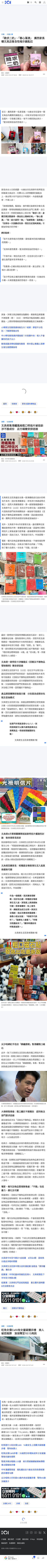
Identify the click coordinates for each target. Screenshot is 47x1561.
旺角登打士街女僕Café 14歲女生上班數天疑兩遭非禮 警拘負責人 (23, 1447)
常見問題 (40, 1539)
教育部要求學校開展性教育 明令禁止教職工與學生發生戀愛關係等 (23, 345)
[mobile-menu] (2, 2)
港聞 (2, 422)
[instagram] (31, 1532)
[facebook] (27, 1532)
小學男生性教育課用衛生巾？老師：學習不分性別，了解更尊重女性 (22, 329)
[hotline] (23, 1297)
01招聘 (18, 1539)
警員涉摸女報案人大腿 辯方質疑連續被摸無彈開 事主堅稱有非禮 (23, 1463)
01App (32, 1539)
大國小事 (10, 34)
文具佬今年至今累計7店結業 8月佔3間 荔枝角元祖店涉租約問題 (22, 1260)
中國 (2, 34)
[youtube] (35, 1532)
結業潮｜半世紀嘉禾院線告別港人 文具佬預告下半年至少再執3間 (23, 1276)
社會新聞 (10, 422)
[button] (44, 74)
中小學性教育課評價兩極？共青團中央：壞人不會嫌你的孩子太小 (23, 337)
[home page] (8, 2)
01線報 (3, 1539)
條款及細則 (21, 1543)
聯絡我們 (4, 1543)
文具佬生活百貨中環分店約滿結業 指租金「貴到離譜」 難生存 (23, 1268)
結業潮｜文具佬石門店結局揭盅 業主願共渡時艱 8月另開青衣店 (23, 1284)
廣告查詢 (25, 1539)
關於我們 (11, 1539)
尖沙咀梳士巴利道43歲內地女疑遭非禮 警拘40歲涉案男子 (23, 1479)
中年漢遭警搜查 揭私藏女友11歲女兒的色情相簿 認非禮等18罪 (23, 1471)
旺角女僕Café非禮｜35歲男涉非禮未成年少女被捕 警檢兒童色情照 (23, 1455)
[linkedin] (40, 1532)
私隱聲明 (12, 1543)
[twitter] (44, 1532)
